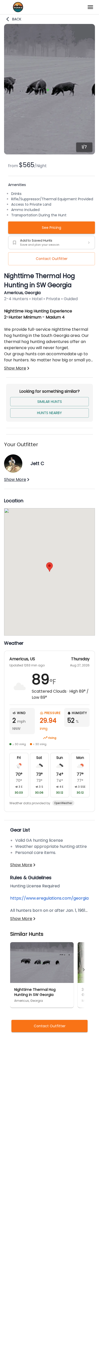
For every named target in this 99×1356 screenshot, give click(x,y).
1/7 (84, 147)
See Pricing (51, 227)
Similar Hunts (49, 401)
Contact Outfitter (52, 258)
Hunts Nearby (49, 412)
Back (16, 19)
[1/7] (49, 153)
